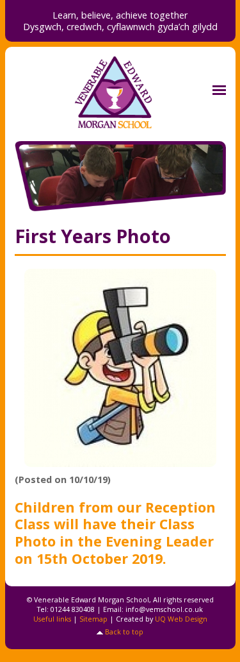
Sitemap (93, 619)
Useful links (52, 619)
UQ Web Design (181, 619)
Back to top (124, 631)
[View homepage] (120, 92)
